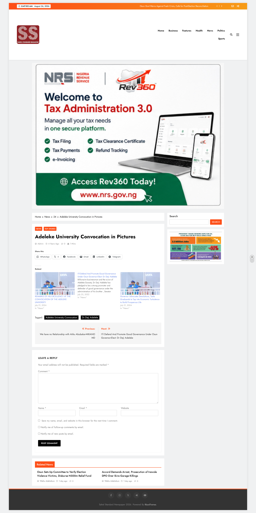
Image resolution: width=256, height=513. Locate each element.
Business (173, 30)
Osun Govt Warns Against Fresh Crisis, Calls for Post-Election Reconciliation (174, 6)
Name (42, 408)
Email (83, 408)
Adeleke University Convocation (61, 317)
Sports (221, 38)
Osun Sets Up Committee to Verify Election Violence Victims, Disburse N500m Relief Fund (64, 474)
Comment (44, 371)
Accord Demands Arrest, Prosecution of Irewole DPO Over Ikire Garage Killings (129, 474)
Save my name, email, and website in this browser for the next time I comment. (80, 420)
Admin (40, 243)
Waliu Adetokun (47, 480)
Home (161, 30)
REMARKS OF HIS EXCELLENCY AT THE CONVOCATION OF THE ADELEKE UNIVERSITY (53, 299)
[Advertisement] (113, 34)
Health (199, 30)
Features (186, 30)
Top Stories (50, 229)
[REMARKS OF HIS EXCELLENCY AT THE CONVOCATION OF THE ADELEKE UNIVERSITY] (55, 283)
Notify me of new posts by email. (57, 433)
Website (125, 408)
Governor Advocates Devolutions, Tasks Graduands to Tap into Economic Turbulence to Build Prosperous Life (139, 299)
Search (173, 216)
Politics (221, 30)
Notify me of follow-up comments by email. (62, 427)
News (210, 30)
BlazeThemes (150, 504)
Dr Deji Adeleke (90, 317)
